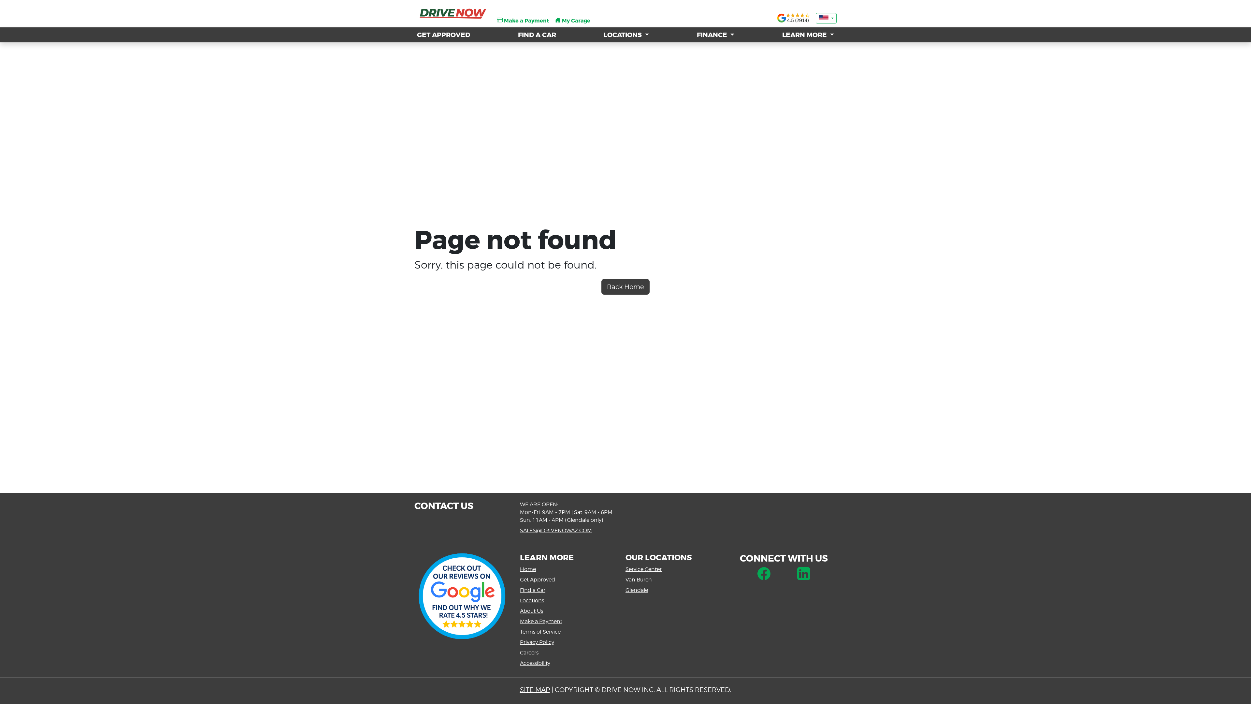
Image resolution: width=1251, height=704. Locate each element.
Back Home (625, 287)
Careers (529, 653)
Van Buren (639, 580)
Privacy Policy (537, 642)
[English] (826, 18)
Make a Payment (541, 621)
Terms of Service (540, 632)
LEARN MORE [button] (805, 35)
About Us (531, 611)
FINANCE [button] (713, 35)
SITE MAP (535, 690)
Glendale (637, 590)
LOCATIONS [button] (623, 35)
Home (528, 569)
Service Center (644, 569)
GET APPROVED (443, 35)
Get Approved (537, 580)
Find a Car (532, 590)
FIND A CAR (537, 35)
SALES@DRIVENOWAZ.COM (556, 530)
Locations (532, 600)
